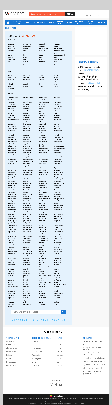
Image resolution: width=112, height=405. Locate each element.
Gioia (34, 362)
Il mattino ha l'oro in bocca (94, 358)
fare (95, 86)
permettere (82, 83)
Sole (59, 345)
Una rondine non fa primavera (91, 353)
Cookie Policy (57, 401)
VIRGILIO (16, 398)
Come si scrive (60, 22)
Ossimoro (10, 341)
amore (83, 89)
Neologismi (41, 22)
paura (90, 90)
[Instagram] (51, 384)
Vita (59, 341)
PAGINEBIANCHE (55, 398)
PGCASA (46, 398)
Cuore (59, 358)
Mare (59, 351)
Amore (60, 355)
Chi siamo (36, 401)
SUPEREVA (100, 398)
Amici (59, 362)
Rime (14, 28)
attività (81, 70)
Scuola (69, 22)
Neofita (9, 358)
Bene (59, 365)
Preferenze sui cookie (68, 401)
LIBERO (11, 398)
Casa (59, 348)
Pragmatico (36, 348)
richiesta (96, 67)
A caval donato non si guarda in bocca (92, 372)
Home (8, 22)
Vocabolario (30, 22)
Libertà (35, 341)
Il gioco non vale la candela (94, 365)
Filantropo (10, 345)
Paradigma (36, 358)
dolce (81, 73)
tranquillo (84, 79)
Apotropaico (11, 365)
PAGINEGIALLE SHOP (36, 398)
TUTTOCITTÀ (64, 398)
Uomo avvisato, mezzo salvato (92, 348)
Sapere (17, 13)
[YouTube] (60, 384)
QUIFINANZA (84, 398)
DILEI (70, 398)
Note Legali (43, 401)
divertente (87, 76)
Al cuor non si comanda (93, 368)
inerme (80, 86)
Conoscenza (37, 351)
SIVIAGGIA (76, 398)
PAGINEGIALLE (24, 398)
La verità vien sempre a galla (92, 342)
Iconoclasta (11, 362)
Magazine (101, 22)
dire (80, 66)
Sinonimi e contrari (17, 22)
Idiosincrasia (11, 348)
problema (91, 70)
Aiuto (76, 401)
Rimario (51, 22)
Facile (34, 345)
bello (100, 86)
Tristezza (35, 365)
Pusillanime (11, 351)
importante (87, 67)
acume (94, 82)
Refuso (9, 355)
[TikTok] (56, 384)
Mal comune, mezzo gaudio (94, 361)
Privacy (50, 401)
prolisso (88, 73)
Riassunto (36, 355)
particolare (88, 86)
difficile (94, 79)
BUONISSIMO (92, 398)
